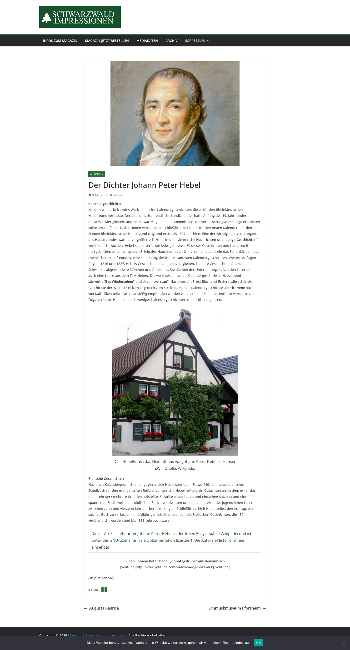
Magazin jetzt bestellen (107, 40)
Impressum (195, 40)
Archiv (171, 40)
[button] (207, 40)
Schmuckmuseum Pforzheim (235, 608)
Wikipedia (230, 533)
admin (117, 195)
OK (258, 643)
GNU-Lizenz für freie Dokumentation (142, 540)
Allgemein (96, 174)
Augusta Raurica (104, 608)
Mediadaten (147, 40)
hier (241, 540)
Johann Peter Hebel (155, 533)
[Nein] (344, 642)
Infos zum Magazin (60, 40)
